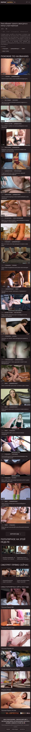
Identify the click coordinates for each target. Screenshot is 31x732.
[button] (29, 553)
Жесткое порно (17, 312)
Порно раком (15, 454)
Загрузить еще (14, 534)
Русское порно (8, 218)
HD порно (8, 76)
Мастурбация (8, 100)
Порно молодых (17, 170)
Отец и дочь (5, 48)
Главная (8, 729)
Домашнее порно (17, 123)
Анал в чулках (8, 147)
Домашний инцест (15, 48)
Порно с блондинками (18, 218)
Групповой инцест (9, 359)
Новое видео (15, 729)
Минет (23, 48)
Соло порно (15, 100)
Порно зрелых (8, 194)
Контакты (22, 729)
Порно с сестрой (8, 123)
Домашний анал (15, 147)
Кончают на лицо (9, 312)
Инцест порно (6, 51)
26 (3, 28)
